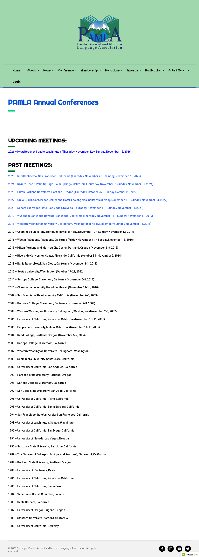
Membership (89, 70)
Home (16, 70)
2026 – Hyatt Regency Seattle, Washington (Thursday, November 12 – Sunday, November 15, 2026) (70, 151)
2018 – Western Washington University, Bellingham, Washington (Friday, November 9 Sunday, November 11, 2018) (79, 223)
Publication (153, 70)
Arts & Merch (177, 70)
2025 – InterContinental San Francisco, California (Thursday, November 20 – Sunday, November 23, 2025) (74, 176)
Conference (66, 70)
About (31, 70)
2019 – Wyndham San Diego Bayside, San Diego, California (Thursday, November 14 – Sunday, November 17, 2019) (80, 215)
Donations (112, 70)
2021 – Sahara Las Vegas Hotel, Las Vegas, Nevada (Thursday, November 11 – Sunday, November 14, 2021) (75, 207)
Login (17, 81)
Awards (132, 70)
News (47, 70)
